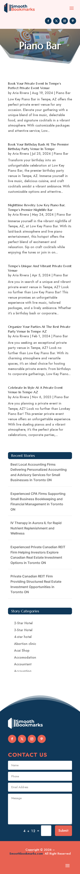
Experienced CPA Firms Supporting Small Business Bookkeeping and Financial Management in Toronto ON (37, 501)
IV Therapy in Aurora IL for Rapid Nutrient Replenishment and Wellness (36, 528)
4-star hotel (23, 636)
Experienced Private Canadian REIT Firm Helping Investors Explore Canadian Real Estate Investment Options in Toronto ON (37, 555)
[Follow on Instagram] (64, 21)
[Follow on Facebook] (48, 21)
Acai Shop (21, 650)
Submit (63, 830)
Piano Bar (63, 93)
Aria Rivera (21, 93)
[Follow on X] (56, 21)
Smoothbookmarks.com (26, 853)
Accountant (23, 664)
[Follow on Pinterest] (73, 21)
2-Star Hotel (23, 623)
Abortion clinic (25, 643)
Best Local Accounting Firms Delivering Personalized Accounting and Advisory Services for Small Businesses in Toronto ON (38, 472)
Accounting (22, 671)
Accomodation (25, 657)
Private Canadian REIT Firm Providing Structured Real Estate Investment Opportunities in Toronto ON (35, 584)
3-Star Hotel (23, 630)
